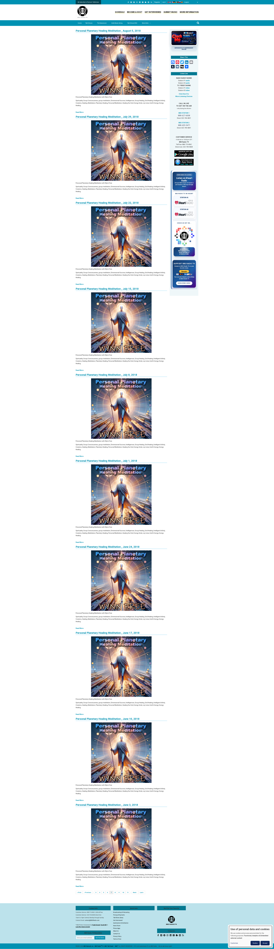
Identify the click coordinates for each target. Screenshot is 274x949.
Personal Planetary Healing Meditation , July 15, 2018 (107, 288)
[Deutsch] (174, 2)
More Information (189, 12)
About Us (116, 931)
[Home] (82, 12)
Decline (255, 943)
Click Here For (184, 94)
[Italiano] (176, 2)
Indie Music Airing (116, 23)
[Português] (178, 2)
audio (188, 80)
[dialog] (250, 936)
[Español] (182, 2)
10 (123, 892)
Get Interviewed (153, 12)
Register (157, 2)
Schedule (120, 12)
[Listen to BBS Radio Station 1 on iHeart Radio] (184, 202)
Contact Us (116, 933)
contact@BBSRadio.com (92, 920)
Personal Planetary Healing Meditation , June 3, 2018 (107, 804)
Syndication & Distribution (120, 923)
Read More (79, 112)
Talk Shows (88, 23)
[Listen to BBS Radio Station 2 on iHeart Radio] (184, 214)
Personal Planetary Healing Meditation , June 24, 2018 (107, 546)
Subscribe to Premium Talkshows (89, 2)
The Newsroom (102, 23)
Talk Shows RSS (132, 23)
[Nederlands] (170, 2)
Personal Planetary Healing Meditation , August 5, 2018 (108, 30)
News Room (116, 925)
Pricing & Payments (119, 915)
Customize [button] (234, 943)
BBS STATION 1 (184, 113)
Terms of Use (117, 939)
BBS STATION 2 (184, 123)
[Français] (172, 2)
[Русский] (180, 2)
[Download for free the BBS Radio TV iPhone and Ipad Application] (184, 162)
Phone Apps (116, 928)
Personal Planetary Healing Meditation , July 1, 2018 (106, 460)
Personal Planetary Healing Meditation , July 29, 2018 (107, 116)
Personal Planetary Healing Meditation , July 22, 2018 (107, 202)
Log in (164, 2)
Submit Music (170, 12)
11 (128, 892)
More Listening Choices (183, 96)
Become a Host (134, 12)
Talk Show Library (118, 917)
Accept (265, 943)
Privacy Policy (117, 936)
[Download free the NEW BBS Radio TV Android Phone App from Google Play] (184, 153)
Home (80, 23)
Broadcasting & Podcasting (121, 912)
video (188, 88)
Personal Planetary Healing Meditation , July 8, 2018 (106, 374)
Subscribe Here (184, 283)
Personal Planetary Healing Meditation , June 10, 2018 (107, 718)
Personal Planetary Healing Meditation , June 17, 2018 (107, 632)
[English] (168, 2)
